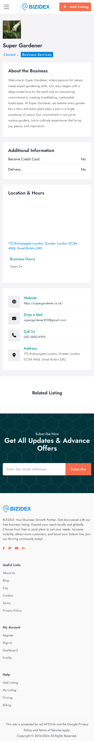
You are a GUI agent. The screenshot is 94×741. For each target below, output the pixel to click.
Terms (7, 603)
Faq (5, 588)
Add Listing (79, 6)
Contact (8, 595)
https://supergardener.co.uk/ (43, 303)
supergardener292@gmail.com (45, 320)
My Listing (9, 690)
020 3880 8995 (35, 337)
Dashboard (10, 650)
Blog (6, 580)
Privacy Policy (12, 610)
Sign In (7, 642)
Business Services (37, 54)
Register (8, 635)
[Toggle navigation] (6, 6)
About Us (9, 573)
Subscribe (78, 469)
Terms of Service (50, 730)
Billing (7, 705)
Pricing (8, 697)
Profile (7, 657)
